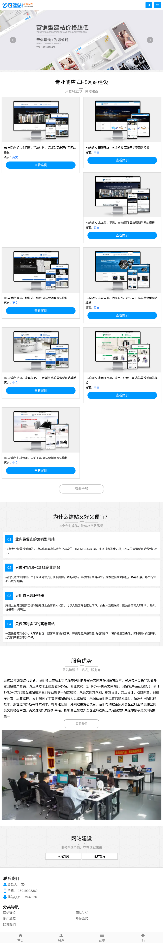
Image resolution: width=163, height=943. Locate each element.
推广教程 (9, 919)
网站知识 (82, 913)
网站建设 (9, 913)
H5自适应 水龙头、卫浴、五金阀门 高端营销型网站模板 (120, 222)
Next (150, 40)
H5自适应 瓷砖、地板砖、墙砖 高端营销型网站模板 (36, 298)
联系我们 (81, 723)
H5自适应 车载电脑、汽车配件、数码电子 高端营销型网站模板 (121, 300)
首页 (20, 940)
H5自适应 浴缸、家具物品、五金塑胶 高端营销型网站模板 (40, 377)
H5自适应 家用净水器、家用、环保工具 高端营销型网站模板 (121, 380)
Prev (13, 40)
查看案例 (40, 165)
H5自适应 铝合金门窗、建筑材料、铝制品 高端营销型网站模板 (40, 150)
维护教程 (82, 919)
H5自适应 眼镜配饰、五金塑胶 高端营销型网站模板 (117, 147)
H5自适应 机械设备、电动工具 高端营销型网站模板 (36, 457)
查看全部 (81, 488)
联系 (61, 940)
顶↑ (142, 940)
